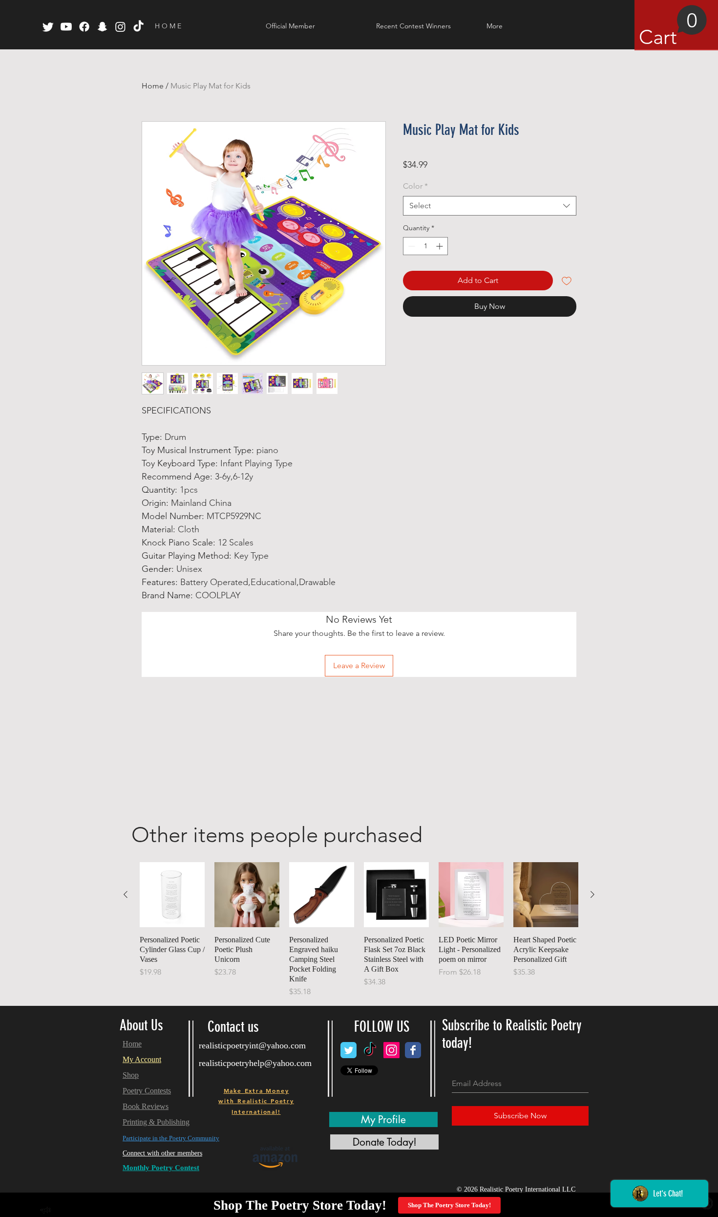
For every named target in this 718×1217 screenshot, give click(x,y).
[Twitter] (48, 26)
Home (153, 85)
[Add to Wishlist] (566, 280)
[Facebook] (84, 26)
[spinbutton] (425, 246)
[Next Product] (592, 894)
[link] (673, 27)
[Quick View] (172, 894)
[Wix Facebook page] (413, 1050)
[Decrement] (410, 246)
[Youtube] (66, 26)
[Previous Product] (125, 894)
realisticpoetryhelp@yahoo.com (255, 1063)
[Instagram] (120, 26)
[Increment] (440, 246)
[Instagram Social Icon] (391, 1050)
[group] (359, 930)
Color (415, 186)
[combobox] (489, 206)
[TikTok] (138, 26)
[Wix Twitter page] (348, 1050)
